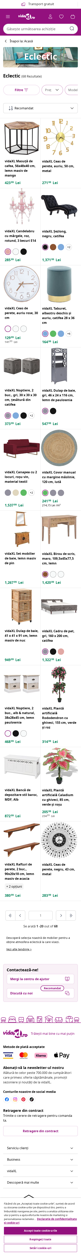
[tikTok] (32, 1099)
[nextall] (70, 915)
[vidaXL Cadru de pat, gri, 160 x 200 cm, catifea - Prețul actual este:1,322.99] (59, 607)
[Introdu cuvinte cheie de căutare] (72, 28)
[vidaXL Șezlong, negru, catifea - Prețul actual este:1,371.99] (59, 207)
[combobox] (40, 29)
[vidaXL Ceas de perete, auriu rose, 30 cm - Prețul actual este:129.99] (21, 284)
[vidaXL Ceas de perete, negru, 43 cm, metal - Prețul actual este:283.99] (59, 840)
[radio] (8, 252)
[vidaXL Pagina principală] (26, 17)
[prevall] (11, 915)
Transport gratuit (41, 4)
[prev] (20, 915)
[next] (61, 915)
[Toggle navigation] (8, 16)
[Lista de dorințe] (61, 16)
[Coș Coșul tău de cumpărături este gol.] (72, 16)
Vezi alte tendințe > (19, 949)
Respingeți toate (40, 1239)
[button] (40, 1148)
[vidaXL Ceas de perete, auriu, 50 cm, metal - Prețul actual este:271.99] (59, 137)
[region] (40, 1225)
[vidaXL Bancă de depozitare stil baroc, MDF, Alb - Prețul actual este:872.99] (21, 765)
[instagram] (15, 1099)
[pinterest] (23, 1099)
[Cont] (50, 16)
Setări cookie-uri (40, 1248)
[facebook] (7, 1099)
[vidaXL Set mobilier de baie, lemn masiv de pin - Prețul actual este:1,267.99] (21, 529)
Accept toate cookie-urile (40, 1230)
